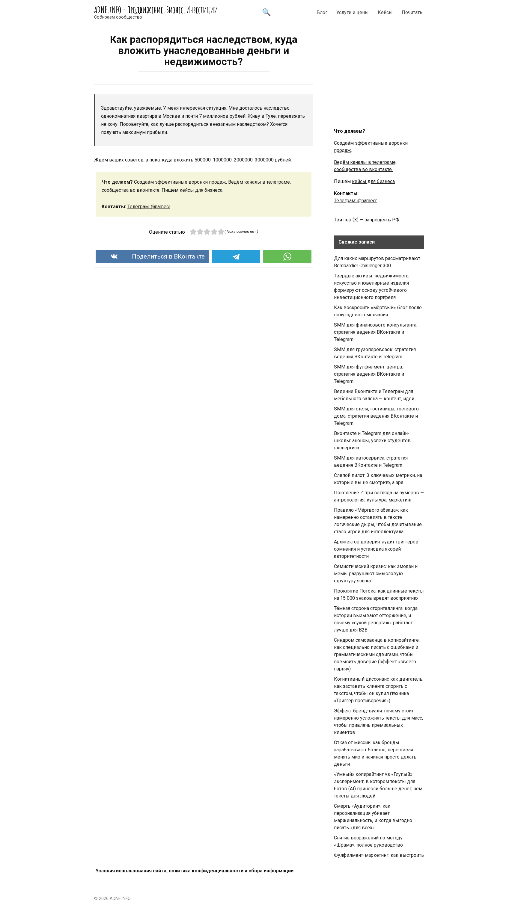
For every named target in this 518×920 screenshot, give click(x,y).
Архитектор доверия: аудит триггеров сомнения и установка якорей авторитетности (376, 549)
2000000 (243, 160)
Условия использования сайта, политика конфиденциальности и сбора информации (194, 871)
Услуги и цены (352, 12)
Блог (322, 12)
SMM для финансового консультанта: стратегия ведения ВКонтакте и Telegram (375, 332)
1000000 (222, 160)
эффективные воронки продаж (190, 182)
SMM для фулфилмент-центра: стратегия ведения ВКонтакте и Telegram (369, 374)
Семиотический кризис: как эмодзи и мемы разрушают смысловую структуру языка (376, 574)
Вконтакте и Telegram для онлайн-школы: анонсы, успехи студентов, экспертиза (373, 440)
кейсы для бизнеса (201, 190)
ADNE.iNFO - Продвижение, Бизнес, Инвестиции (156, 9)
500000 (203, 160)
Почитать (412, 12)
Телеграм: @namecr (148, 206)
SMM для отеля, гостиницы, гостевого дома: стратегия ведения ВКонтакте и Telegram (376, 416)
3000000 (264, 160)
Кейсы (385, 12)
